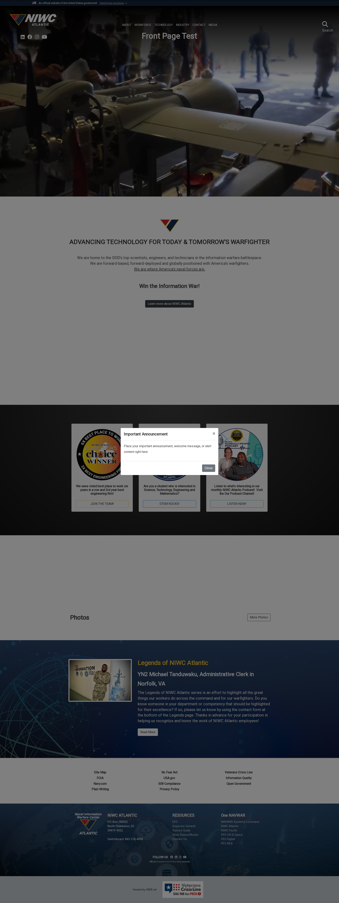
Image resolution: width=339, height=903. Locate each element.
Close (209, 468)
